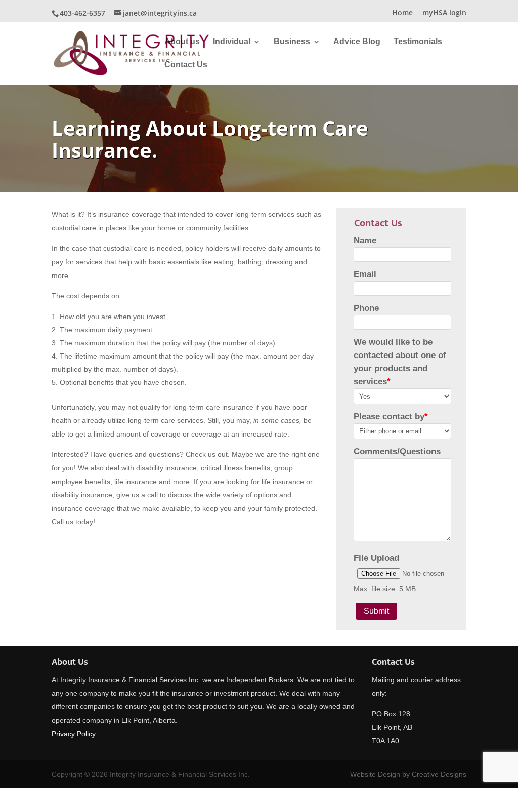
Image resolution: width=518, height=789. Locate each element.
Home (402, 13)
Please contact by (391, 416)
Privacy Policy (74, 734)
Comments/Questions (397, 451)
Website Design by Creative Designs (408, 774)
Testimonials (418, 42)
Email (365, 274)
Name (365, 240)
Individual (231, 42)
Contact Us (185, 65)
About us (182, 42)
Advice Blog (356, 42)
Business (292, 42)
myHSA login (444, 13)
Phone (366, 308)
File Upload (376, 558)
